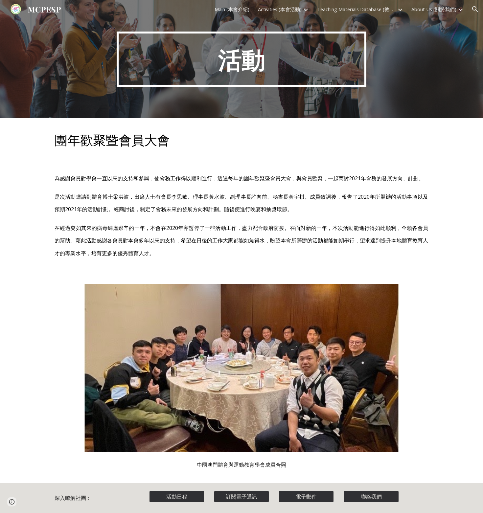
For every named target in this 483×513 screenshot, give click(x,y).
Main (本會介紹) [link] (232, 9)
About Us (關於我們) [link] (433, 9)
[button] (475, 9)
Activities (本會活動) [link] (280, 9)
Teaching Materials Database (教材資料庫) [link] (356, 9)
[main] (241, 59)
